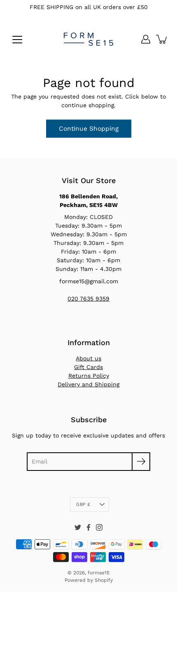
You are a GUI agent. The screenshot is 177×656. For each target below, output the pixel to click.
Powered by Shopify (89, 580)
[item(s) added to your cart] (162, 39)
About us (88, 358)
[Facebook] (88, 527)
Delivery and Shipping (88, 384)
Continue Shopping (89, 128)
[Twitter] (78, 527)
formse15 (98, 573)
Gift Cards (88, 367)
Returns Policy (88, 375)
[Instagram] (99, 527)
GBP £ (83, 504)
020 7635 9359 (88, 298)
